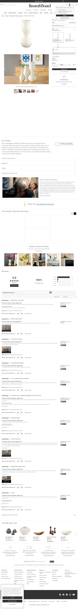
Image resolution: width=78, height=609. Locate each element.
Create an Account (65, 18)
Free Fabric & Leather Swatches (31, 577)
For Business (36, 9)
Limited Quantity (55, 56)
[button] (6, 328)
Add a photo (39, 251)
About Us (54, 572)
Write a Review (14, 285)
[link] (49, 180)
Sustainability (43, 9)
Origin (4, 168)
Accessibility (64, 601)
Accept (12, 597)
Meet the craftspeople (45, 195)
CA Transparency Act (44, 583)
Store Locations (5, 576)
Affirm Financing (43, 575)
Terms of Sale (51, 601)
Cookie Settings (12, 604)
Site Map (41, 585)
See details (64, 84)
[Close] (73, 7)
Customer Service (18, 576)
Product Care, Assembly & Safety (45, 572)
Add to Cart (64, 69)
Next (75, 515)
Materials (5, 163)
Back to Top (15, 515)
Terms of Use (44, 601)
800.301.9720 (5, 572)
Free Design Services (6, 578)
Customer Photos (30, 581)
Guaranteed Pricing (18, 574)
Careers (53, 574)
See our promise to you (10, 555)
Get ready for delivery (29, 555)
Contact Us (4, 574)
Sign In (65, 15)
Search (2, 4)
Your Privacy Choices (34, 601)
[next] (75, 213)
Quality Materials (30, 579)
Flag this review (28, 313)
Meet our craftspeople (48, 555)
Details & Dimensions (8, 158)
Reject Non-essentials (12, 601)
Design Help (28, 9)
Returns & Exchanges (18, 572)
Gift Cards (50, 9)
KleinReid (62, 25)
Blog (28, 583)
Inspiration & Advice (31, 574)
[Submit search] (15, 4)
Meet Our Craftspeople (57, 576)
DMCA (58, 601)
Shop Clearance (68, 576)
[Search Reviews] (50, 292)
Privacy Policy (17, 594)
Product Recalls (43, 581)
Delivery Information (18, 578)
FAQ (15, 583)
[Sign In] (70, 4)
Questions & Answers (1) (9, 173)
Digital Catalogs (43, 577)
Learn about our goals (67, 555)
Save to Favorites (65, 71)
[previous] (72, 213)
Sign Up (52, 561)
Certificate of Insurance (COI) (19, 581)
